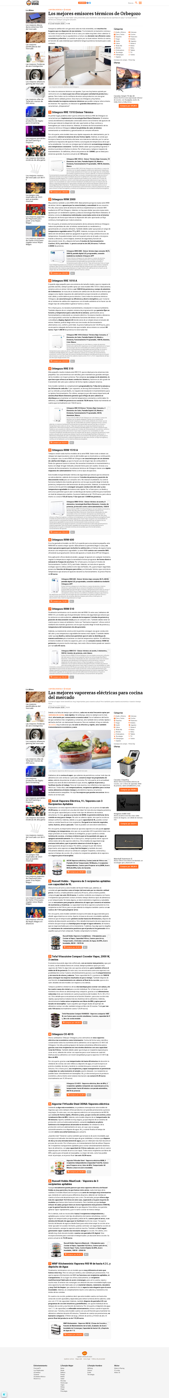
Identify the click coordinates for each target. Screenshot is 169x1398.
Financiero (133, 37)
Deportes (119, 37)
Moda (62, 1370)
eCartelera (37, 1372)
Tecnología (119, 52)
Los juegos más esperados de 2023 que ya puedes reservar (34, 198)
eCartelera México (39, 1376)
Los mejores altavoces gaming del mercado (35, 82)
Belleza (63, 1372)
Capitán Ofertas (55, 10)
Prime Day (132, 60)
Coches (132, 34)
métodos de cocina (56, 715)
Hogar (68, 10)
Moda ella (119, 45)
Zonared (36, 1374)
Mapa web (78, 1359)
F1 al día (117, 1370)
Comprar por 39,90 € (128, 790)
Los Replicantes (39, 1370)
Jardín (118, 41)
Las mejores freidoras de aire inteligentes (35, 65)
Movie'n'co (37, 1378)
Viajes (62, 1385)
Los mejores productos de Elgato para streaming (34, 121)
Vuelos (132, 54)
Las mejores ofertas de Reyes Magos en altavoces (34, 921)
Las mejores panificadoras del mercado (33, 46)
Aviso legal (86, 1359)
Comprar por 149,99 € (73, 1023)
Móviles (118, 48)
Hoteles (132, 39)
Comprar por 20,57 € (128, 824)
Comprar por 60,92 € (74, 1254)
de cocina (52, 725)
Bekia (62, 1368)
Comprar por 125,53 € (60, 361)
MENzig (90, 1368)
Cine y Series (120, 34)
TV (131, 52)
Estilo (89, 1372)
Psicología (64, 1391)
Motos (132, 45)
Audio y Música (121, 32)
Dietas (63, 1387)
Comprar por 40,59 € (73, 947)
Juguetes (133, 41)
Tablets (132, 50)
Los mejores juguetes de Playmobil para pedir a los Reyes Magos (35, 219)
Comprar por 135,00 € (74, 1334)
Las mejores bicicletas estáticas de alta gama (35, 159)
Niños (132, 48)
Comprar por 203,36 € (60, 273)
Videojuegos (120, 54)
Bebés (63, 1376)
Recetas (63, 1381)
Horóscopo (64, 1383)
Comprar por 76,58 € (59, 601)
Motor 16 (117, 1372)
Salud (62, 1378)
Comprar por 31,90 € (77, 1095)
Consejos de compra (120, 60)
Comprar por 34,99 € (77, 1172)
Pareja (63, 1374)
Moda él (133, 43)
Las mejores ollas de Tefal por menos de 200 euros (34, 101)
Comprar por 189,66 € (60, 192)
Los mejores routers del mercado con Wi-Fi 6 (35, 177)
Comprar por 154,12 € (60, 532)
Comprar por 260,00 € (128, 866)
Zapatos (118, 57)
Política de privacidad (98, 1359)
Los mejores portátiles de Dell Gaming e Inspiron (35, 140)
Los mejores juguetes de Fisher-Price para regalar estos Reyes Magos (35, 241)
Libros (118, 43)
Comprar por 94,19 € (59, 677)
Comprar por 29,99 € (77, 872)
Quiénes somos (69, 1359)
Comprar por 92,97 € (59, 443)
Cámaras (133, 32)
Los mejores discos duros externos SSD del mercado (34, 27)
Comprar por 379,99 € (128, 106)
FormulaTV (37, 1368)
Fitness (89, 1370)
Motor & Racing (119, 1368)
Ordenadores (120, 50)
